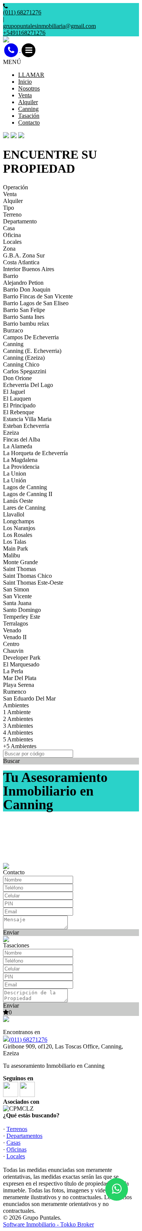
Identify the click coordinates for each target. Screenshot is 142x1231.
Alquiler (28, 102)
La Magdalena (20, 460)
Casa (9, 228)
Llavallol (13, 514)
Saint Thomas (19, 569)
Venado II (15, 637)
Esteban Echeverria (26, 426)
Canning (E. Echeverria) (32, 351)
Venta (25, 95)
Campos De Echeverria (31, 337)
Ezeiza (11, 432)
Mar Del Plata (19, 678)
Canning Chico (21, 364)
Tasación (28, 115)
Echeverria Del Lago (28, 385)
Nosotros (29, 88)
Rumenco (14, 691)
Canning (28, 109)
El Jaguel (14, 391)
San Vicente (17, 596)
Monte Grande (20, 562)
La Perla (13, 671)
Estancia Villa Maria (27, 419)
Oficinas (16, 1149)
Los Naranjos (19, 528)
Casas (13, 1142)
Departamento (20, 221)
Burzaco (13, 330)
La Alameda (17, 446)
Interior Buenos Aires (28, 269)
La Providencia (21, 466)
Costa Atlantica (21, 262)
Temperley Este (21, 616)
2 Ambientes (18, 719)
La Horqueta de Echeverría (35, 453)
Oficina (12, 235)
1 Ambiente (17, 712)
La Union (14, 473)
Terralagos (15, 623)
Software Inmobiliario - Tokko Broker (48, 1224)
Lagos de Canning (25, 487)
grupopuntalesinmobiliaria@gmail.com (49, 26)
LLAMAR (31, 75)
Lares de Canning (24, 507)
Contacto (29, 122)
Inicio (25, 81)
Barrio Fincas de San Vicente (38, 296)
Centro (11, 644)
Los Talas (14, 541)
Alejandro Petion (23, 282)
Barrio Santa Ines (23, 317)
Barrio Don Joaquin (26, 289)
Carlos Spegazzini (24, 371)
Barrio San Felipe (24, 310)
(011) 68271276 (28, 1039)
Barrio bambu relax (26, 323)
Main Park (15, 548)
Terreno (12, 214)
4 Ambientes (18, 732)
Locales (12, 242)
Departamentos (24, 1136)
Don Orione (17, 378)
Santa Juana (17, 603)
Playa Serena (18, 685)
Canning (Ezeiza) (24, 357)
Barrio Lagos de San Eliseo (36, 303)
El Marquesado (21, 664)
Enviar (11, 932)
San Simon (16, 589)
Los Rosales (17, 535)
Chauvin (13, 650)
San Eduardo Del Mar (29, 698)
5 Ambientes (18, 739)
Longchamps (18, 521)
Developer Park (22, 657)
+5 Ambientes (19, 746)
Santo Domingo (22, 610)
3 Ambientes (18, 725)
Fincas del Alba (21, 439)
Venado (12, 630)
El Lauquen (17, 398)
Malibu (11, 555)
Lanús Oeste (18, 501)
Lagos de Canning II (27, 494)
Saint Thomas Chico (27, 576)
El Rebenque (18, 412)
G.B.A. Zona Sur (24, 255)
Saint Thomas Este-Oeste (33, 582)
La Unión (14, 480)
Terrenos (16, 1129)
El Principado (19, 405)
